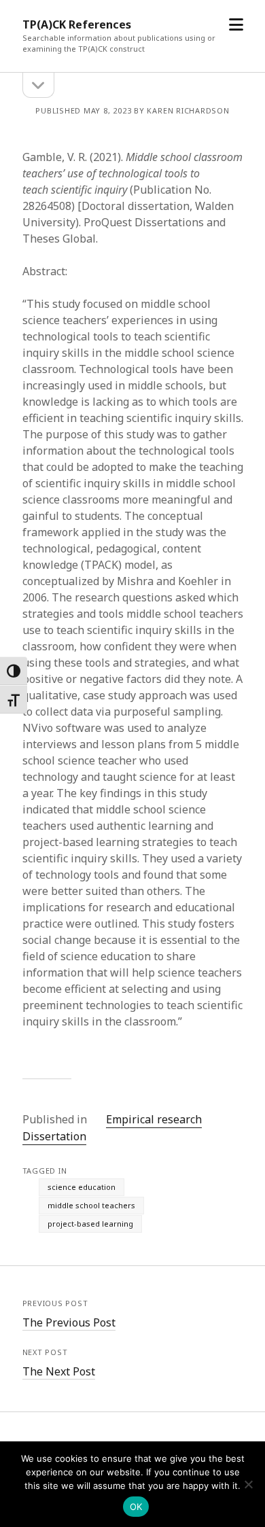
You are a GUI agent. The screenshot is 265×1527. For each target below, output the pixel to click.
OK (136, 1506)
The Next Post (58, 1371)
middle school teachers (91, 1205)
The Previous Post (69, 1322)
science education (82, 1187)
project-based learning (90, 1223)
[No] (248, 1484)
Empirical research (154, 1119)
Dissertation (54, 1136)
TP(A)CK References (76, 24)
